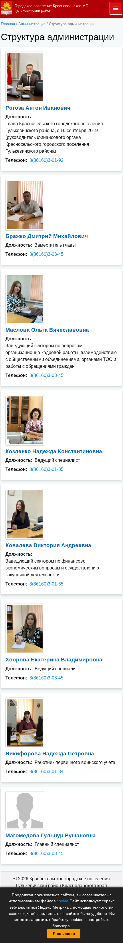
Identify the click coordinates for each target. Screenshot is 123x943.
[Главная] (6, 7)
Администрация (31, 24)
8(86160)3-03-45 (46, 254)
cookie (62, 901)
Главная (8, 24)
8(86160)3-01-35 (46, 469)
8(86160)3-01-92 (46, 160)
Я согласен (64, 933)
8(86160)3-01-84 (46, 771)
